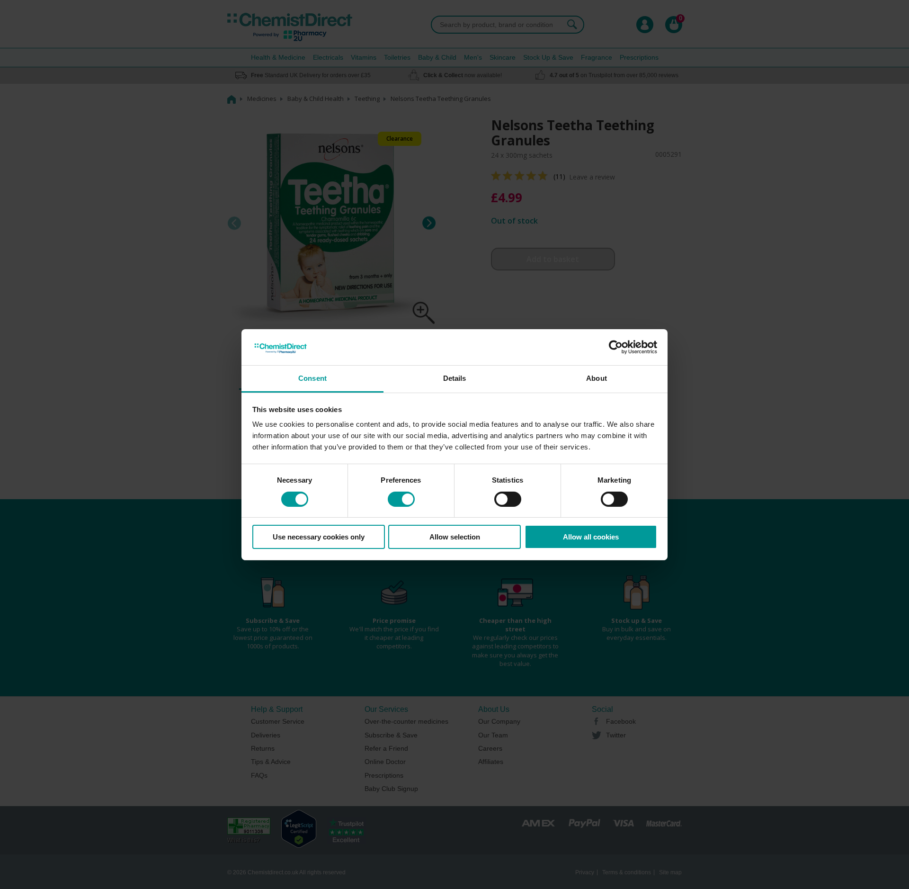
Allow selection (454, 537)
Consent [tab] (312, 378)
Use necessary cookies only (319, 537)
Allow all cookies (591, 537)
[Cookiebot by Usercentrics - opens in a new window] (615, 347)
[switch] (401, 499)
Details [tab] (454, 378)
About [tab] (596, 378)
